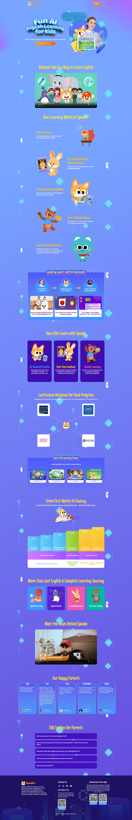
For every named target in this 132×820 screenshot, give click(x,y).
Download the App (45, 43)
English (96, 3)
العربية (101, 3)
